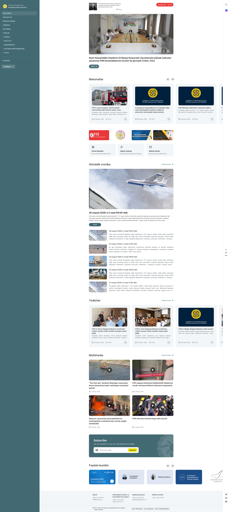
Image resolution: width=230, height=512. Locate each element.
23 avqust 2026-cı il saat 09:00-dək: (123, 270)
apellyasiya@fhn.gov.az (139, 499)
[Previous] (163, 51)
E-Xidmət (7, 67)
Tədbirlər (6, 25)
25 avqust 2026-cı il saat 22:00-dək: (123, 244)
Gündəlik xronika (9, 21)
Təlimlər (6, 33)
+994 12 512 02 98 (138, 497)
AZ (226, 249)
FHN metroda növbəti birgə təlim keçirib (149, 419)
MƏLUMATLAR (7, 17)
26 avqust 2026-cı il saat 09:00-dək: (123, 231)
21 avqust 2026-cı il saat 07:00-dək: (123, 283)
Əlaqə (6, 52)
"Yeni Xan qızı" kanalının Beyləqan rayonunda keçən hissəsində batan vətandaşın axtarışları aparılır (108, 385)
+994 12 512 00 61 (98, 497)
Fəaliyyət (7, 41)
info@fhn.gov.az (97, 499)
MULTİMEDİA (7, 29)
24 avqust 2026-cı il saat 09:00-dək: (123, 257)
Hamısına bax (166, 164)
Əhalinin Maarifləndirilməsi (14, 48)
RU (226, 255)
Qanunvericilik (9, 45)
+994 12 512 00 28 (118, 500)
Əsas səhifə (7, 13)
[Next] (168, 51)
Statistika (6, 60)
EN (226, 252)
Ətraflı (93, 66)
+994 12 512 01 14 (117, 501)
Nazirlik (7, 37)
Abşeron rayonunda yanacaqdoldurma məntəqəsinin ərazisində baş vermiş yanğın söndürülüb (107, 421)
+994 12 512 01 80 (157, 497)
